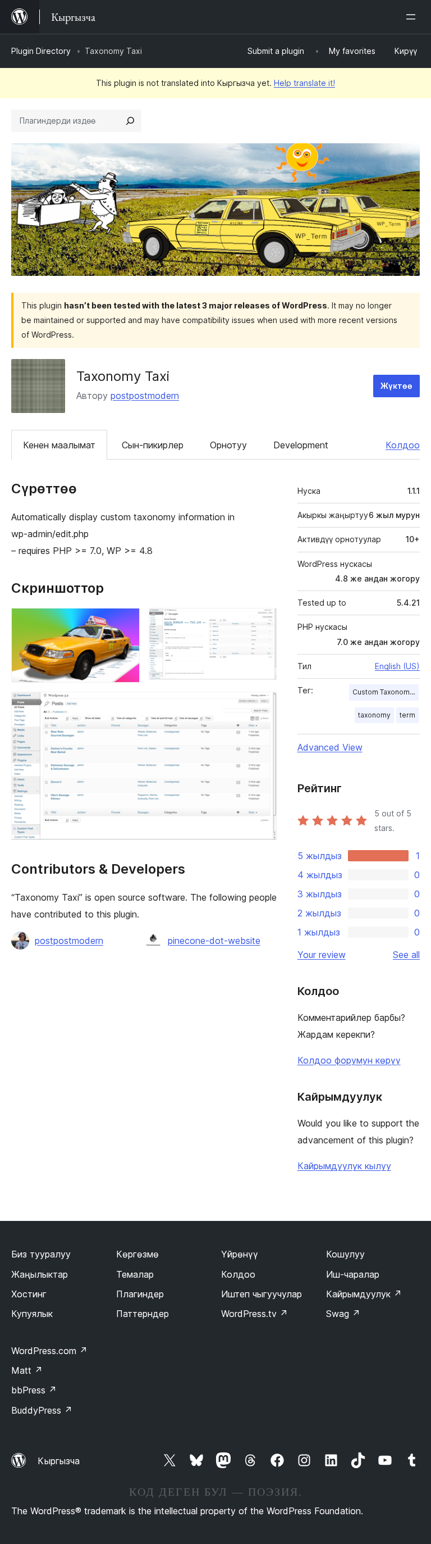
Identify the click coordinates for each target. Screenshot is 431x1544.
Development (300, 445)
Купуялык (32, 1313)
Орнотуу (228, 445)
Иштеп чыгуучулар (261, 1294)
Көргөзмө (137, 1254)
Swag (343, 1313)
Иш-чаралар (352, 1274)
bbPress (34, 1390)
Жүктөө (396, 385)
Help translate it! (304, 83)
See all (406, 954)
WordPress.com (49, 1350)
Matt (27, 1370)
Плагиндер (140, 1294)
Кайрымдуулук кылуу (344, 1165)
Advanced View (330, 747)
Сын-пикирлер (153, 445)
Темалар (135, 1274)
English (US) (397, 666)
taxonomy (374, 715)
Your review (321, 954)
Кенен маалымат (59, 445)
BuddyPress (41, 1410)
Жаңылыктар (39, 1274)
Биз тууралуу (41, 1254)
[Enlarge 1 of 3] (124, 623)
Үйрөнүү (239, 1254)
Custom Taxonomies (385, 692)
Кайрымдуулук (364, 1294)
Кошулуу (345, 1254)
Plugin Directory (41, 51)
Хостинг (29, 1294)
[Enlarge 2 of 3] (261, 623)
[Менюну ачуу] (413, 17)
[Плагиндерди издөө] (130, 121)
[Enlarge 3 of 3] (261, 706)
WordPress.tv (254, 1313)
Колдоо (403, 445)
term (407, 715)
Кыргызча (59, 1460)
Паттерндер (142, 1313)
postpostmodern (145, 395)
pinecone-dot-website (214, 940)
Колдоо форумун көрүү (349, 1060)
